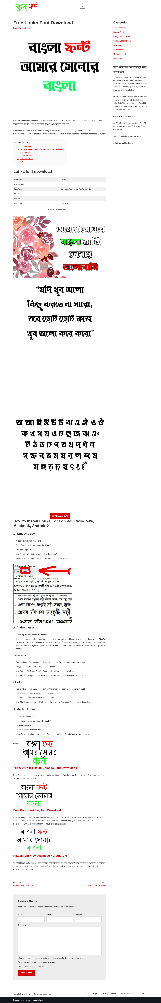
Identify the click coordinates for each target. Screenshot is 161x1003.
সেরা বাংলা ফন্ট (27, 28)
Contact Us (90, 994)
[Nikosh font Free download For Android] (34, 852)
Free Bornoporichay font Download (37, 810)
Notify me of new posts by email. (33, 967)
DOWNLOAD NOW (60, 516)
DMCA (122, 994)
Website (78, 915)
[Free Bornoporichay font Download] (34, 806)
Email (49, 915)
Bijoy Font (117, 45)
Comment (22, 925)
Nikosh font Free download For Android (40, 855)
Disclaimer (113, 994)
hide (27, 143)
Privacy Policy (102, 994)
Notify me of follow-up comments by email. (37, 962)
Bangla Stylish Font (121, 37)
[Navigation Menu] (82, 7)
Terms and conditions (136, 994)
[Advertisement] (56, 112)
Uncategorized (119, 54)
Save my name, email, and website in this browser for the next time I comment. (52, 958)
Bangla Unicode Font (122, 41)
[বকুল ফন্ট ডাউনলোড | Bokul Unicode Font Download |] (39, 764)
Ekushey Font (119, 50)
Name (21, 915)
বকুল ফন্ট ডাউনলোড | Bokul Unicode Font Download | (45, 767)
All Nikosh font (119, 28)
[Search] (78, 6)
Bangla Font (17, 28)
